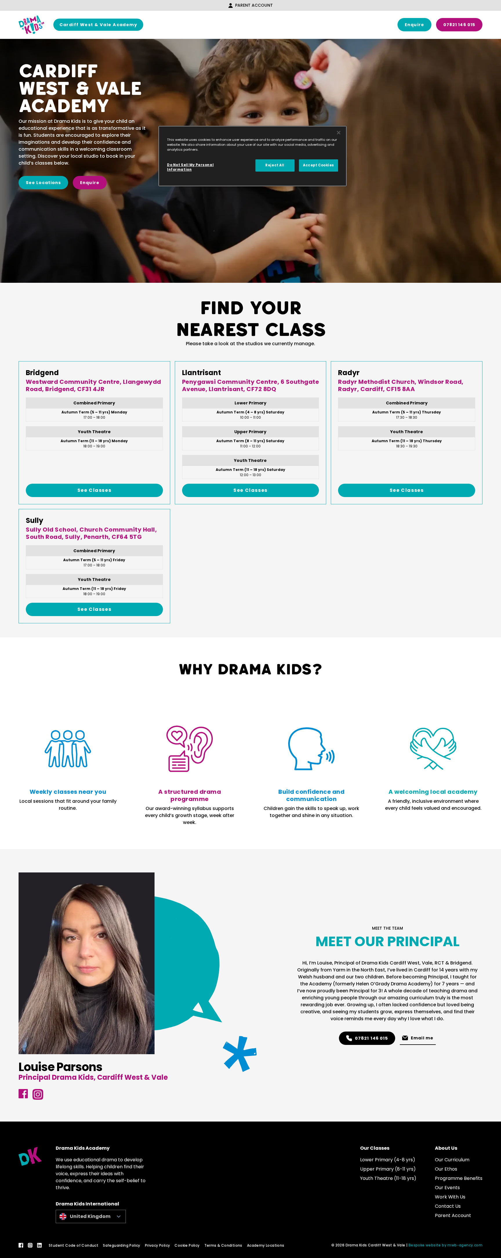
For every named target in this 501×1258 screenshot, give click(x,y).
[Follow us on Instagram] (30, 1245)
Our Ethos (446, 1169)
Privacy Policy (157, 1245)
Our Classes (374, 1148)
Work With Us (450, 1197)
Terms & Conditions (223, 1245)
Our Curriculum (452, 1159)
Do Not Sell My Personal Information (190, 167)
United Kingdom (90, 1216)
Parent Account (254, 5)
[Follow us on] (23, 1093)
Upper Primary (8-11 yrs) (388, 1169)
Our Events (447, 1187)
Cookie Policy (187, 1245)
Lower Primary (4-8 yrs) (387, 1159)
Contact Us (448, 1206)
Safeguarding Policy (121, 1245)
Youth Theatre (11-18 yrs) (388, 1178)
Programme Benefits (458, 1178)
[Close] (338, 132)
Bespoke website (425, 1245)
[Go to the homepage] (31, 24)
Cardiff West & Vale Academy (98, 25)
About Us (446, 1148)
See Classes (94, 490)
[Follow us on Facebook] (21, 1245)
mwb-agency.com (464, 1245)
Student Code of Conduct (73, 1245)
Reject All (274, 165)
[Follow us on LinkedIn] (39, 1245)
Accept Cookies (318, 165)
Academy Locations (265, 1245)
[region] (252, 156)
